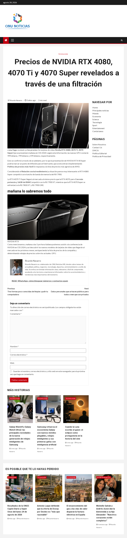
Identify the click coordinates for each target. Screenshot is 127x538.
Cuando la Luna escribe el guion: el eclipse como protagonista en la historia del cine (74, 433)
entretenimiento (103, 477)
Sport (94, 125)
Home (95, 107)
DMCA (95, 150)
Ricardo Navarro (16, 100)
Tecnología (63, 54)
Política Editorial (99, 153)
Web (12, 363)
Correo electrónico (18, 354)
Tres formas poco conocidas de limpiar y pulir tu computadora (27, 291)
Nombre (14, 346)
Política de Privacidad (101, 156)
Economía (96, 116)
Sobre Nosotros (99, 144)
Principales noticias (100, 110)
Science (95, 119)
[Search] (121, 40)
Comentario (15, 314)
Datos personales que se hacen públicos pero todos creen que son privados (70, 291)
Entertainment (98, 128)
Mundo (95, 113)
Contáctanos (97, 131)
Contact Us (97, 147)
